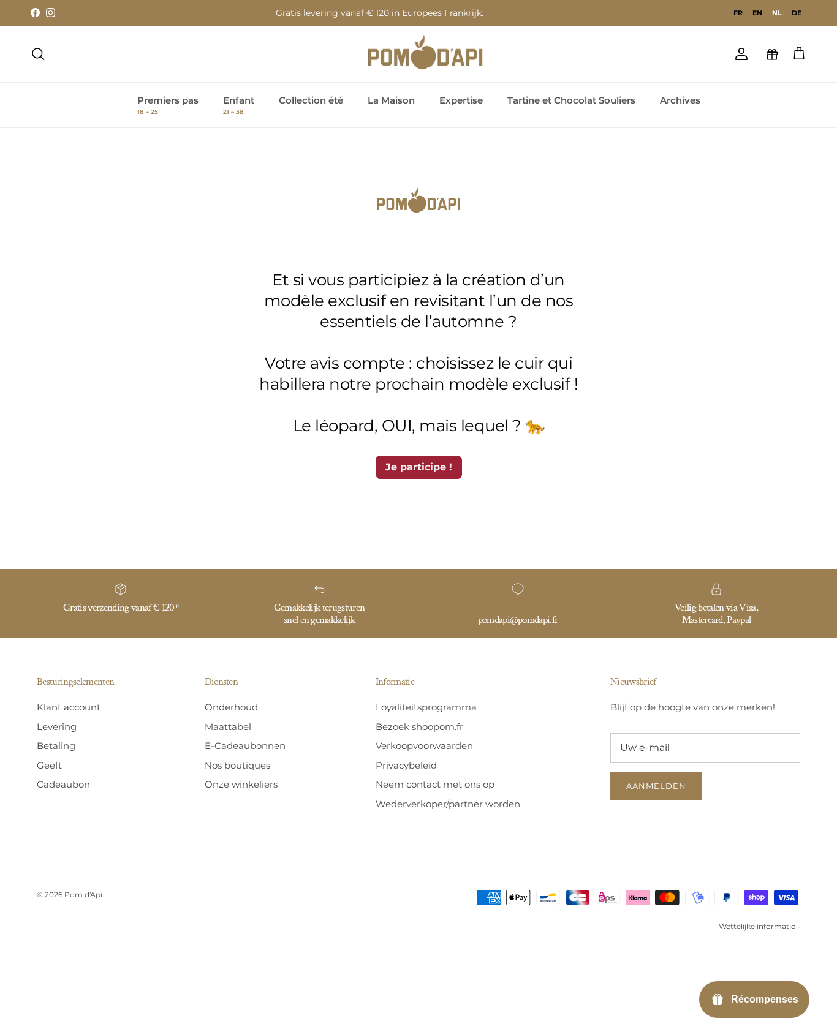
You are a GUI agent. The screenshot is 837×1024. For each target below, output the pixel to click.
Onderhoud (231, 707)
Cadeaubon (63, 784)
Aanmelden (656, 786)
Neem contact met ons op (435, 784)
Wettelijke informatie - (759, 926)
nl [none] (777, 13)
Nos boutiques (237, 765)
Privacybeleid (406, 765)
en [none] (757, 13)
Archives (680, 100)
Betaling (56, 745)
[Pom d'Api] (430, 54)
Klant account (68, 707)
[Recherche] (38, 54)
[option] (738, 13)
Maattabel (228, 726)
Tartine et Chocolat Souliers (571, 100)
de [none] (796, 13)
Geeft (49, 765)
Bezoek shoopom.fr (419, 726)
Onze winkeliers (241, 784)
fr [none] (738, 13)
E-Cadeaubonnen (245, 745)
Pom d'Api (83, 894)
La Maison (391, 100)
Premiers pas (168, 105)
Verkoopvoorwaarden (424, 745)
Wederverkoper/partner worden (448, 804)
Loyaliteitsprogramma (426, 707)
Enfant (238, 105)
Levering (57, 726)
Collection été (311, 100)
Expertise (461, 100)
